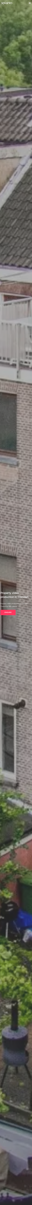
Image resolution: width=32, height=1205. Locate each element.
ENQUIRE (8, 612)
